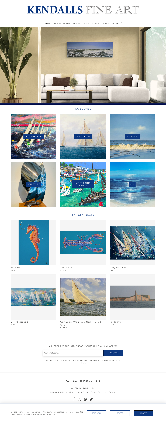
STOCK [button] (55, 23)
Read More (96, 413)
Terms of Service (98, 392)
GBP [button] (105, 23)
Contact (96, 23)
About (87, 23)
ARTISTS (66, 23)
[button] (121, 23)
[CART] (113, 23)
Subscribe (113, 353)
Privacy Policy (81, 392)
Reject (120, 413)
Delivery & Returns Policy (61, 392)
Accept (143, 413)
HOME (47, 23)
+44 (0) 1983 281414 (85, 381)
